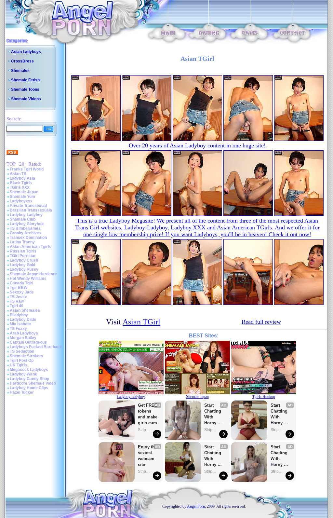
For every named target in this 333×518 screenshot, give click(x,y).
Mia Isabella (21, 324)
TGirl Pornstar (23, 255)
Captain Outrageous (28, 342)
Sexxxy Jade (22, 292)
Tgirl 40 (16, 306)
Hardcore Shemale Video (33, 383)
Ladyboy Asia (22, 178)
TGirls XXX (20, 187)
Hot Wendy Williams (28, 278)
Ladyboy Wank (23, 374)
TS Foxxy (18, 328)
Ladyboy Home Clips (29, 388)
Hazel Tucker (22, 392)
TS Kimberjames (25, 228)
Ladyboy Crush (24, 260)
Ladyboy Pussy (24, 269)
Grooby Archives (25, 233)
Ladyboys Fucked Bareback (36, 347)
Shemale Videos (26, 99)
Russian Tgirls (23, 251)
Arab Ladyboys (24, 333)
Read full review (261, 322)
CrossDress (22, 61)
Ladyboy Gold (22, 265)
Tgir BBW (18, 287)
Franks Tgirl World (27, 169)
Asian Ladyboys (26, 51)
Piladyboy (19, 315)
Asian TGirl (141, 322)
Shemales (20, 70)
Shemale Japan (24, 192)
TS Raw (17, 301)
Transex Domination (28, 237)
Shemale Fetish (25, 80)
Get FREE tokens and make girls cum (147, 414)
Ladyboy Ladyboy (26, 214)
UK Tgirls (18, 365)
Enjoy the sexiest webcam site (147, 455)
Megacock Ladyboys (29, 369)
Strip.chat (144, 430)
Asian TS (18, 173)
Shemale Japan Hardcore (33, 274)
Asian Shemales (25, 310)
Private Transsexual (28, 205)
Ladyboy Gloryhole (27, 224)
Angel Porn (196, 506)
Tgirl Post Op (21, 360)
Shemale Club (22, 219)
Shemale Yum (22, 196)
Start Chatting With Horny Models (213, 414)
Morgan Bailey (23, 337)
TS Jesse (18, 296)
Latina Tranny (22, 242)
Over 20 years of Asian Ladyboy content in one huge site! (197, 145)
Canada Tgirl (21, 283)
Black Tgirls (21, 183)
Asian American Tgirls (30, 246)
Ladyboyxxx (21, 201)
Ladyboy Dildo (23, 319)
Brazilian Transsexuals (31, 210)
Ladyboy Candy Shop (29, 378)
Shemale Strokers (26, 356)
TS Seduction (22, 351)
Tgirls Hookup (263, 396)
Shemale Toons (25, 89)
